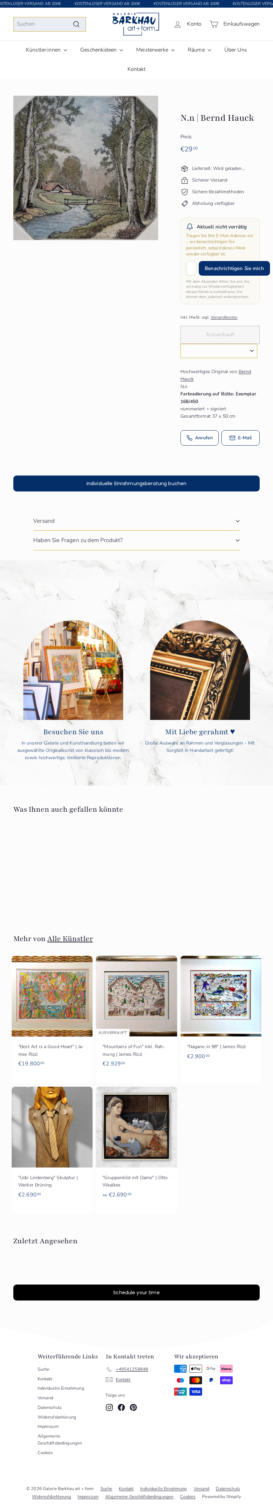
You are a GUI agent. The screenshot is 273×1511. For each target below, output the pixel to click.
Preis (185, 136)
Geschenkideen (99, 50)
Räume (197, 50)
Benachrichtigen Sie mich (234, 268)
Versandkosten (224, 317)
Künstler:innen (44, 50)
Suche (44, 1369)
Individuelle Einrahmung (61, 1388)
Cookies (45, 1453)
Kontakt (137, 69)
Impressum (48, 1427)
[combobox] (49, 24)
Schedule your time (136, 1292)
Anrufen (204, 438)
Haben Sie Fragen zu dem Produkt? (78, 540)
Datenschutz (50, 1408)
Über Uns (235, 50)
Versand (44, 521)
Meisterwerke (152, 50)
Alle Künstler (70, 939)
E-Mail (245, 438)
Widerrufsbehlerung (57, 1417)
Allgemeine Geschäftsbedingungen (60, 1439)
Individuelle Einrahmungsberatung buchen (136, 483)
